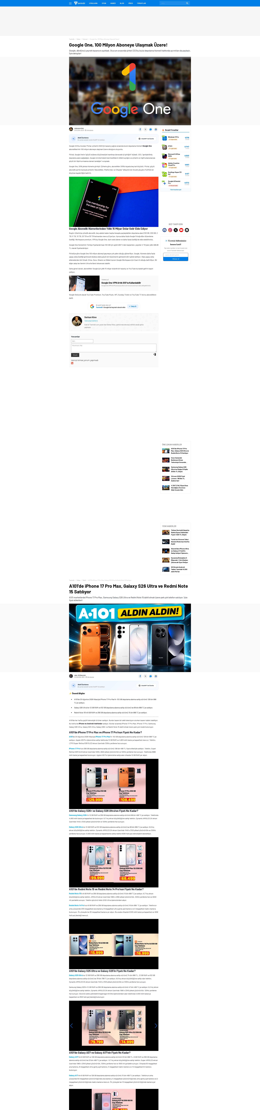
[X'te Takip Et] (176, 230)
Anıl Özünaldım (80, 675)
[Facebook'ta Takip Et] (164, 230)
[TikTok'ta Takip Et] (187, 230)
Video (130, 3)
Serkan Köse (79, 128)
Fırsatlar (141, 3)
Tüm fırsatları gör (175, 189)
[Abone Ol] (156, 129)
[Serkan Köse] (77, 317)
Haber (113, 3)
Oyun (104, 3)
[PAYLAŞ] (140, 131)
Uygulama (93, 3)
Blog (122, 3)
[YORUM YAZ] (151, 131)
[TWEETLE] (145, 131)
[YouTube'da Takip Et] (181, 230)
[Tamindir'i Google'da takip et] (114, 306)
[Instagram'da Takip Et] (170, 230)
